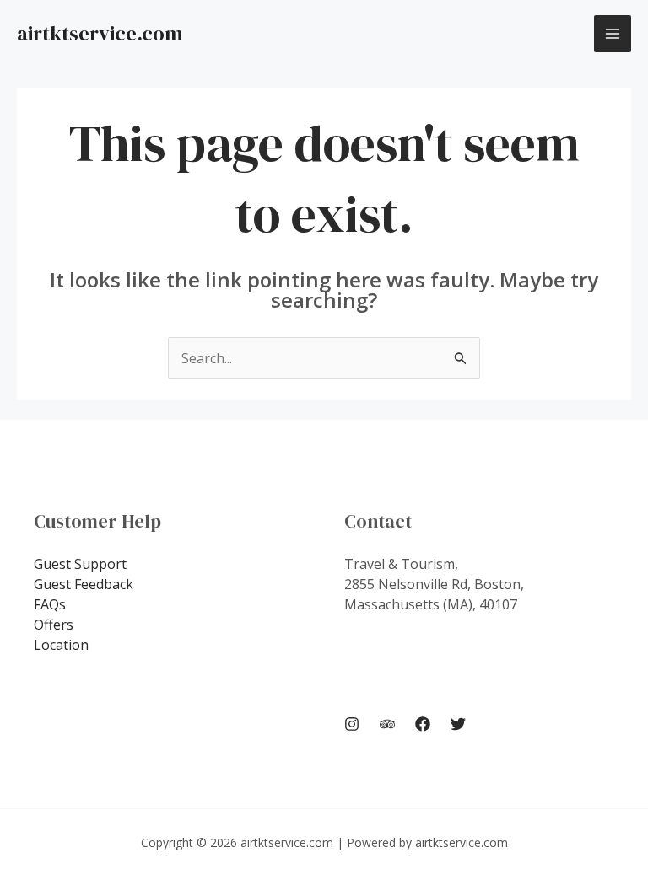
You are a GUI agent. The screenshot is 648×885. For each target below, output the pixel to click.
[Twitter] (458, 724)
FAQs (50, 604)
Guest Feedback (83, 584)
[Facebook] (422, 724)
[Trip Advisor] (387, 724)
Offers (53, 624)
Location (61, 645)
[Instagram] (351, 724)
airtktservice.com (100, 33)
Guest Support (80, 564)
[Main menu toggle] (612, 33)
